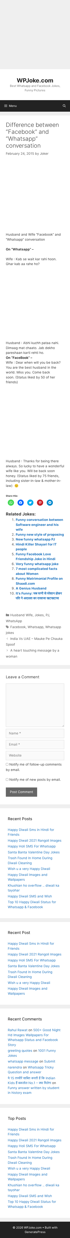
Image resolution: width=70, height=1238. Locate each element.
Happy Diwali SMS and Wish (30, 896)
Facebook (18, 627)
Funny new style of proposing (40, 534)
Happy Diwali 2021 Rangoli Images (34, 840)
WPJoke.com (35, 80)
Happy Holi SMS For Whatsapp (32, 846)
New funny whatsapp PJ (35, 539)
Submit (49, 1061)
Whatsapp (35, 627)
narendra (15, 1067)
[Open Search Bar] (64, 106)
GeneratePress (35, 1232)
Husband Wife (21, 615)
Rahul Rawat (17, 1030)
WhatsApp (14, 621)
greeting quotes (20, 1051)
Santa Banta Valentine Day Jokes (34, 852)
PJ (47, 615)
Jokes (39, 615)
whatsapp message (23, 1061)
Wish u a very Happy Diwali (29, 869)
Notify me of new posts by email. (35, 780)
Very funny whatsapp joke (37, 564)
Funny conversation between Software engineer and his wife (39, 524)
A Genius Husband (31, 588)
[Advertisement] (35, 34)
